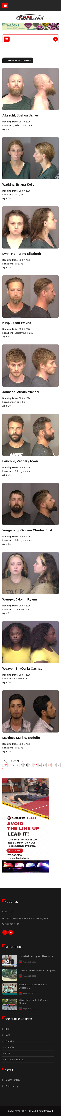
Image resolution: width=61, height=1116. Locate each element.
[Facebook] (4, 933)
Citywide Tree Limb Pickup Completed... (38, 970)
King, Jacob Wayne (16, 323)
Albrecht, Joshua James (20, 115)
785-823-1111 (12, 924)
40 (54, 764)
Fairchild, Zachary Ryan (20, 461)
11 (30, 764)
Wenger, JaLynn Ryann (19, 599)
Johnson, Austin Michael (20, 392)
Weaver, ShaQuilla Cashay (22, 668)
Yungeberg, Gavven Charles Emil (27, 530)
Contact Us (8, 911)
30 (49, 764)
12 (35, 764)
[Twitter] (10, 933)
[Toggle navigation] (5, 5)
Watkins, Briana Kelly (18, 184)
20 (44, 764)
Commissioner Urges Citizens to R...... (38, 956)
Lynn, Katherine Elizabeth (21, 253)
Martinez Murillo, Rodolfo (21, 737)
